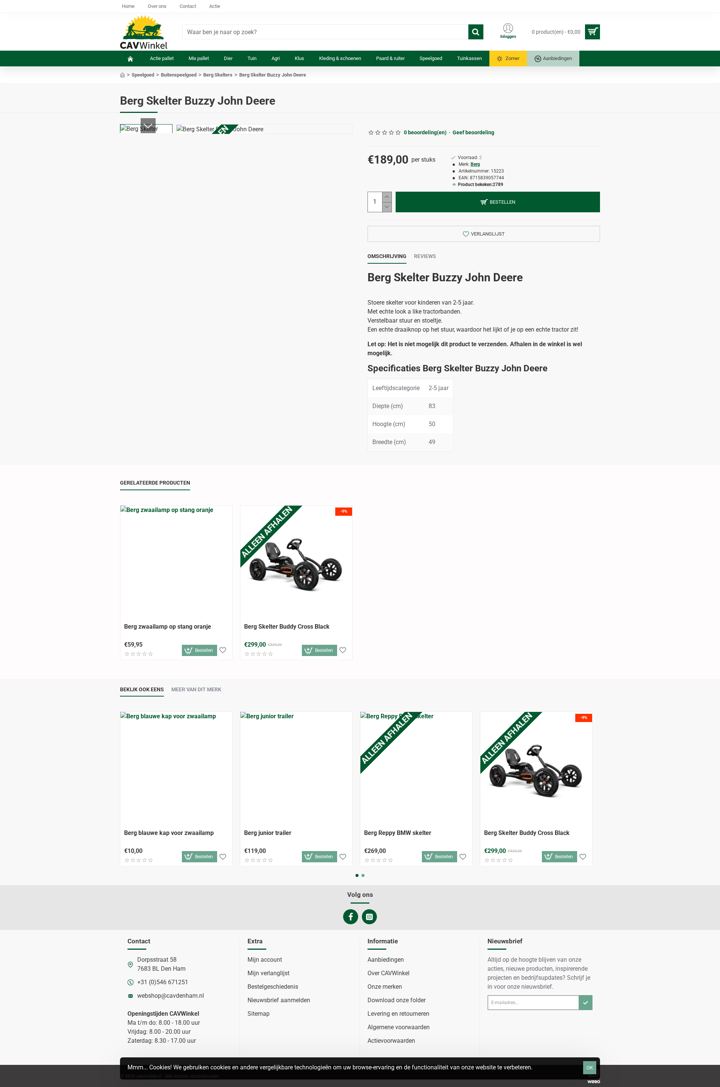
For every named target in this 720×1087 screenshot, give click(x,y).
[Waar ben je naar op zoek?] (475, 31)
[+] (387, 197)
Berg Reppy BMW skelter (397, 832)
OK (589, 1067)
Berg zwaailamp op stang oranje (167, 626)
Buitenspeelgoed (178, 75)
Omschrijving (387, 256)
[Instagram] (369, 916)
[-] (387, 207)
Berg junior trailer (267, 832)
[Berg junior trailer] (296, 768)
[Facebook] (350, 916)
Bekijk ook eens (142, 689)
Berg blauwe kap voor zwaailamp (169, 832)
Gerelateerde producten (155, 483)
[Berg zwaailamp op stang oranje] (176, 561)
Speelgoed (143, 75)
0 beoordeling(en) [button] (425, 132)
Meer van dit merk (196, 689)
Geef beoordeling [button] (473, 132)
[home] (122, 74)
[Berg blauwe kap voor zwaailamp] (176, 768)
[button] (148, 125)
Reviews (425, 256)
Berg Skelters (217, 75)
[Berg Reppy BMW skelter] (416, 768)
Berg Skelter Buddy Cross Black (287, 626)
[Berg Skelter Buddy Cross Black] (296, 561)
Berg (475, 164)
